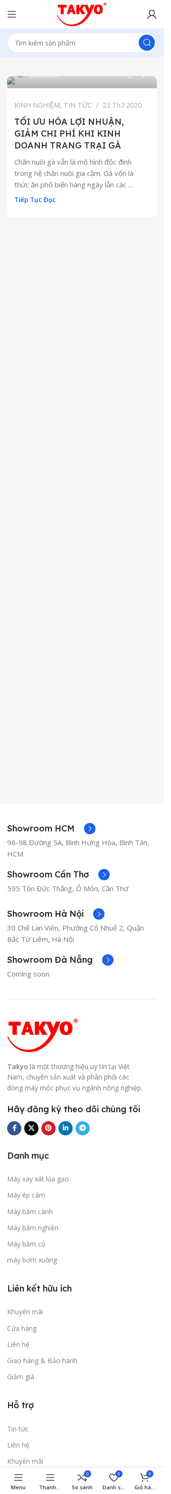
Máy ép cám (26, 1194)
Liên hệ (18, 1344)
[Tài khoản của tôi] (152, 14)
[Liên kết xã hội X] (31, 1128)
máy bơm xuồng (32, 1259)
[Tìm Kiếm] (147, 43)
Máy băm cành (30, 1211)
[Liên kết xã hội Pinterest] (48, 1128)
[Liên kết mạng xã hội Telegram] (83, 1128)
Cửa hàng (22, 1328)
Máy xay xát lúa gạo (38, 1178)
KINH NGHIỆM (37, 105)
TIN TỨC (78, 105)
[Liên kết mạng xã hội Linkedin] (65, 1128)
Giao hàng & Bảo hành (42, 1360)
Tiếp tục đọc (35, 199)
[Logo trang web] (82, 13)
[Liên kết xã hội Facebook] (14, 1128)
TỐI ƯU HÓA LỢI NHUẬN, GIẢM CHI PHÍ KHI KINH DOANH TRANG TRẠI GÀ (69, 133)
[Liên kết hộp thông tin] (51, 828)
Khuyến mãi (25, 1311)
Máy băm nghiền (32, 1227)
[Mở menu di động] (11, 14)
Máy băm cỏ (26, 1243)
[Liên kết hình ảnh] (42, 1034)
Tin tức (17, 1428)
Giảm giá (20, 1376)
